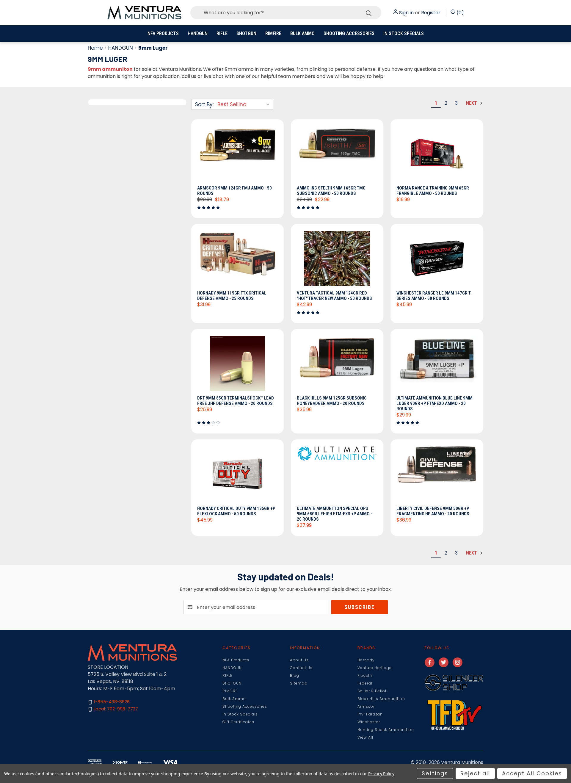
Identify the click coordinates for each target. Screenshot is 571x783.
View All (365, 737)
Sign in (406, 12)
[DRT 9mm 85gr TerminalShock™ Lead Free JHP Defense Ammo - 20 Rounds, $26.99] (237, 364)
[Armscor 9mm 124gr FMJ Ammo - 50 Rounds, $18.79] (237, 154)
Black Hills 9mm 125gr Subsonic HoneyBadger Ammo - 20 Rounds (332, 400)
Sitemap (299, 683)
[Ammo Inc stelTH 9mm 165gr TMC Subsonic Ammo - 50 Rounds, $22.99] (337, 154)
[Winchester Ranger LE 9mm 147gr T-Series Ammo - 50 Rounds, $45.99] (436, 259)
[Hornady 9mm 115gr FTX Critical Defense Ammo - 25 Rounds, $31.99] (237, 259)
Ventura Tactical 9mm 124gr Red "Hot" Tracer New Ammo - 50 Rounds (334, 295)
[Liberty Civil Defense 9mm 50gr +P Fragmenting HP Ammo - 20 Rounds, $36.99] (436, 474)
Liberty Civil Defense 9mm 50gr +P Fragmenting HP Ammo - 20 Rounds (432, 511)
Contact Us (301, 667)
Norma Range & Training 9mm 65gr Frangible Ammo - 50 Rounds (432, 190)
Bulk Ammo (302, 33)
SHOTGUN (246, 33)
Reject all (475, 773)
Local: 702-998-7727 (116, 709)
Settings (435, 773)
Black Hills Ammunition (381, 698)
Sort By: (204, 104)
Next (472, 103)
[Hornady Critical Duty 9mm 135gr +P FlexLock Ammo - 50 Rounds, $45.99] (237, 474)
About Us (299, 660)
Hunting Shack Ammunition (385, 729)
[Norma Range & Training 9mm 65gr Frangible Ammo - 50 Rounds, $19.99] (436, 154)
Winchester (368, 721)
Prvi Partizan (370, 714)
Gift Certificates (238, 721)
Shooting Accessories (349, 33)
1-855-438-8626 (112, 702)
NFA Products (163, 33)
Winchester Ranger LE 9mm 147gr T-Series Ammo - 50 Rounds (434, 295)
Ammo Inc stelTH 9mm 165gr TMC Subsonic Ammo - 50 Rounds (331, 190)
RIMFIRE (273, 33)
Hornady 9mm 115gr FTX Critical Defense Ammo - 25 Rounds (231, 295)
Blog (294, 675)
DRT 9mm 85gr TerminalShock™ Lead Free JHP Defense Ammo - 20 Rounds (235, 400)
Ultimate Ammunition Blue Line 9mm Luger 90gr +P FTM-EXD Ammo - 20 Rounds (434, 403)
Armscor (366, 706)
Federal (364, 683)
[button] (454, 682)
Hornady (366, 660)
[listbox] (245, 104)
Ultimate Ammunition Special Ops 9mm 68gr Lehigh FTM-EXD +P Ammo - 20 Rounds (334, 514)
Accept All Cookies (532, 773)
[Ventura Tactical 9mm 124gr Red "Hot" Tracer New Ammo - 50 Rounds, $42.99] (337, 259)
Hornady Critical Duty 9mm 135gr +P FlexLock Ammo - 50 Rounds (236, 511)
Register (430, 12)
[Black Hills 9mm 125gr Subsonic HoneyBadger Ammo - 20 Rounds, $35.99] (337, 364)
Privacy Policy (381, 773)
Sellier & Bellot (372, 690)
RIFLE (222, 33)
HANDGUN (198, 33)
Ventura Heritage (374, 667)
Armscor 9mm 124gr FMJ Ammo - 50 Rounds (234, 190)
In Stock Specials (403, 33)
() (459, 12)
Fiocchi (364, 675)
